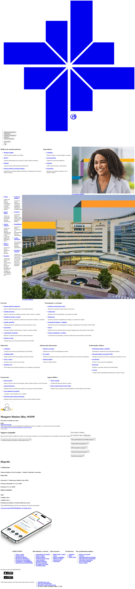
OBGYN (6, 158)
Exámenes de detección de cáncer (56, 306)
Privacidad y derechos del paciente (47, 585)
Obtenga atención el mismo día (12, 306)
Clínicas (6, 196)
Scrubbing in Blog (8, 354)
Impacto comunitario (58, 557)
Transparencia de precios (42, 558)
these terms (87, 435)
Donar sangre (72, 557)
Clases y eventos (8, 359)
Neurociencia (49, 168)
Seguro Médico (4, 427)
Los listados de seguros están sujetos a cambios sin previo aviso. (15, 440)
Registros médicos (48, 359)
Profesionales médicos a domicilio (101, 348)
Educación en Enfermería (86, 560)
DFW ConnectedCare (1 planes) (78, 447)
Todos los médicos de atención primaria (14, 168)
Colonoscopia (51, 311)
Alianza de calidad (58, 558)
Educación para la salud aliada (87, 558)
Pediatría (6, 163)
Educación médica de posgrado (87, 557)
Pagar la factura (8, 380)
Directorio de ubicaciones (22, 558)
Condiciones (7, 348)
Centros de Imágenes (17, 197)
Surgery (50, 327)
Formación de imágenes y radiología (57, 322)
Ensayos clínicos (83, 562)
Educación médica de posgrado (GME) (102, 354)
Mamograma (51, 317)
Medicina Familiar (9, 152)
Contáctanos (56, 561)
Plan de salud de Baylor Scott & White (61, 386)
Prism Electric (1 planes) (76, 456)
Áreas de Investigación (85, 561)
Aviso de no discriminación (45, 583)
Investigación (95, 359)
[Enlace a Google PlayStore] (8, 578)
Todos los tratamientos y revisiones (57, 333)
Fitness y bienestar (6, 244)
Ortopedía (49, 163)
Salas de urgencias (6, 225)
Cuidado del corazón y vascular (12, 317)
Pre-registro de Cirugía (42, 564)
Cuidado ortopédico (9, 322)
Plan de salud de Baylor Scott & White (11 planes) (82, 439)
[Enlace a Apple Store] (8, 574)
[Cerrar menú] (5, 144)
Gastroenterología (51, 158)
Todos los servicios (8, 338)
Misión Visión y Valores (59, 554)
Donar (70, 555)
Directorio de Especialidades (22, 560)
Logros (55, 555)
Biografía (16, 427)
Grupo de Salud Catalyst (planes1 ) (79, 443)
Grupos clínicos (6, 212)
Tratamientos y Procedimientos (23, 561)
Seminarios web (8, 364)
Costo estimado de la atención (11, 391)
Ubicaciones (11, 427)
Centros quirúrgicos (17, 238)
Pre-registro (46, 354)
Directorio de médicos (21, 557)
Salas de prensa (57, 560)
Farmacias (17, 212)
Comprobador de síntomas (11, 333)
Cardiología (49, 152)
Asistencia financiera (9, 386)
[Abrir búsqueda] (4, 142)
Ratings (21, 427)
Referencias (95, 364)
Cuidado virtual (19, 555)
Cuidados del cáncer (9, 311)
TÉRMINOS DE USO (43, 582)
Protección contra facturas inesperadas (14, 396)
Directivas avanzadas (48, 348)
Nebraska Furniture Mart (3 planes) (79, 452)
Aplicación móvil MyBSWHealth (24, 562)
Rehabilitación (18, 224)
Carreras (94, 370)
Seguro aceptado (55, 380)
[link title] (69, 130)
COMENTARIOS (27, 427)
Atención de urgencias (17, 251)
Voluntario (71, 554)
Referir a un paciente (84, 554)
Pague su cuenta (40, 555)
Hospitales (6, 256)
